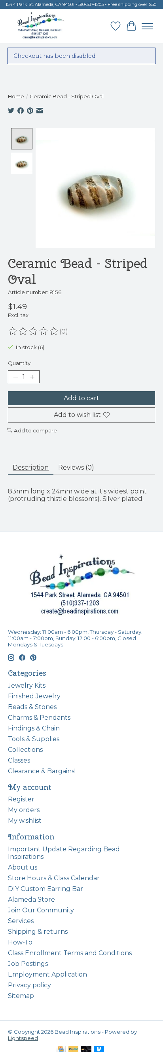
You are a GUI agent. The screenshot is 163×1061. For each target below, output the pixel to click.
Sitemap (21, 996)
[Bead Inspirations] (40, 26)
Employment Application (47, 974)
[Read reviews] (33, 331)
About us (22, 867)
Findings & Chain (34, 728)
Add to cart (81, 398)
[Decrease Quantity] (15, 377)
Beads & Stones (32, 707)
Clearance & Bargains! (42, 771)
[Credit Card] (61, 1049)
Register (21, 799)
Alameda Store (31, 899)
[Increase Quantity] (32, 377)
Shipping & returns (38, 931)
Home (16, 96)
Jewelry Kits (26, 685)
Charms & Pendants (39, 717)
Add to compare (35, 430)
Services (21, 921)
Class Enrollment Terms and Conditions (70, 953)
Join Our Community (41, 910)
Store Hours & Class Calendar (54, 878)
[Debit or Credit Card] (86, 1049)
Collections (25, 749)
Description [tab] (31, 467)
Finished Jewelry (34, 696)
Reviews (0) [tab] (76, 467)
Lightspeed (23, 1038)
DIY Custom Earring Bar (45, 889)
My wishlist (25, 820)
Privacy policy (29, 985)
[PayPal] (73, 1049)
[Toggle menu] (147, 26)
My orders (24, 810)
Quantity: (20, 363)
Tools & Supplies (33, 739)
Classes (19, 760)
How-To (20, 942)
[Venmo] (99, 1049)
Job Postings (28, 963)
